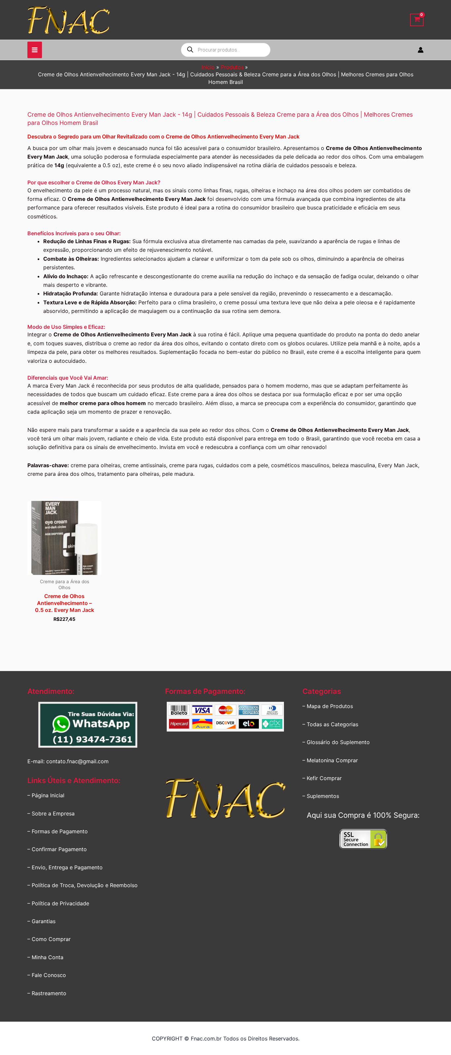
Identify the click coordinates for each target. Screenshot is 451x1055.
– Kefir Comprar (322, 778)
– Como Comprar (49, 939)
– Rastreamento (46, 993)
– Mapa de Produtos (327, 706)
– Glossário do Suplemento (336, 742)
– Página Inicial (45, 795)
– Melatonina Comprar (330, 760)
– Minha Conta (45, 957)
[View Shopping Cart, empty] (417, 20)
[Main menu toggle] (34, 50)
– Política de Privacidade (58, 903)
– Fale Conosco (46, 975)
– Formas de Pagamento (57, 831)
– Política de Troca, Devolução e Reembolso (82, 885)
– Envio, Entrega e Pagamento (65, 867)
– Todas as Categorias (330, 724)
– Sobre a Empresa (51, 813)
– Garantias (41, 921)
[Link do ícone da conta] (421, 50)
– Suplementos (320, 796)
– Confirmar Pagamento (57, 849)
